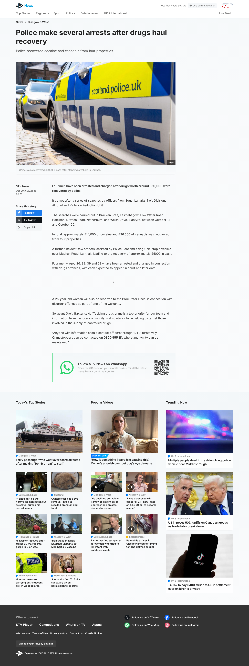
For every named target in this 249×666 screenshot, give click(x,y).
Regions (41, 13)
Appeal (97, 624)
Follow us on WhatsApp (146, 625)
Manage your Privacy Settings (36, 643)
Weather (165, 5)
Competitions (49, 624)
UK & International (115, 13)
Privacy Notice (58, 633)
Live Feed (225, 13)
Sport (57, 13)
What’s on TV (75, 624)
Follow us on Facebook (185, 617)
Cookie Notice (93, 633)
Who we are (23, 633)
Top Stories (23, 13)
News (19, 22)
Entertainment (90, 13)
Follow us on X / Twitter (145, 617)
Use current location (204, 5)
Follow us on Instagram (185, 625)
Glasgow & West (38, 22)
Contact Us (76, 633)
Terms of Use (40, 633)
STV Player (24, 624)
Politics (70, 13)
